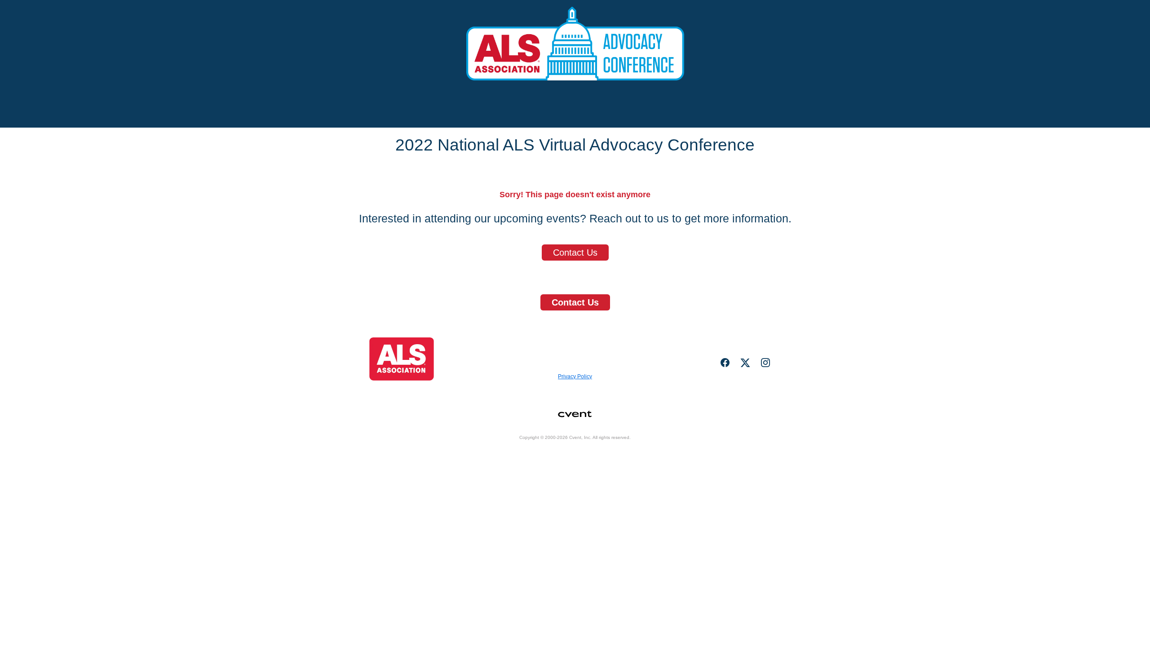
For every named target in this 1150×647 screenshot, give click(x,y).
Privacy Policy (575, 376)
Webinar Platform (689, 453)
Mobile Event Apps (542, 453)
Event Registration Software (616, 453)
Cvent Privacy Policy (545, 464)
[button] (728, 365)
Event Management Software (467, 453)
